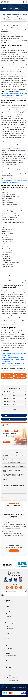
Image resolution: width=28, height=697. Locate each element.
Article (3, 489)
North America (9, 609)
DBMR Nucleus (7, 404)
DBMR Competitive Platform (12, 680)
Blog (3, 497)
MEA (7, 613)
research (11, 66)
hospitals (20, 150)
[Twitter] (11, 587)
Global (7, 604)
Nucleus (8, 670)
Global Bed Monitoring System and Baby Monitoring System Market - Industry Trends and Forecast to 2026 (14, 359)
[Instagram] (20, 587)
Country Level (9, 616)
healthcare (18, 27)
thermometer (18, 166)
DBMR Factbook (7, 398)
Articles (7, 633)
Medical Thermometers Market (8, 24)
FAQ (7, 660)
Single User (6, 395)
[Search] (24, 2)
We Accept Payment (14, 689)
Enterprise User (7, 391)
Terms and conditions (11, 655)
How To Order (9, 648)
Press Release (9, 628)
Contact (7, 638)
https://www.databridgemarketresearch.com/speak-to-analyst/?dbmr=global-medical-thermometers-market (14, 95)
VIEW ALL (5, 480)
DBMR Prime (7, 401)
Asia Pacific (8, 611)
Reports (7, 672)
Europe (7, 606)
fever (10, 158)
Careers (8, 635)
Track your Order (10, 650)
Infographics (4, 492)
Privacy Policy (9, 658)
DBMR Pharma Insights (11, 677)
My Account (8, 653)
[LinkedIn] (7, 587)
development (18, 66)
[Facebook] (16, 587)
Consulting (8, 675)
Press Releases (5, 494)
